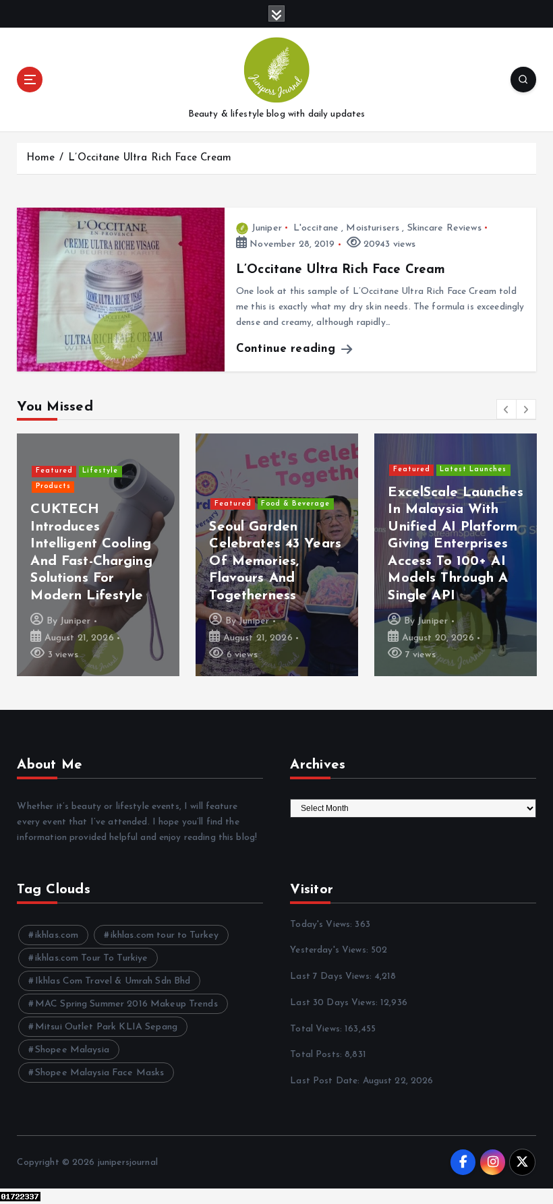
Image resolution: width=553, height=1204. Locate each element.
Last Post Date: (326, 1081)
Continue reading (287, 349)
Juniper (267, 228)
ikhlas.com (56, 935)
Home (40, 158)
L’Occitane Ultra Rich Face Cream (149, 158)
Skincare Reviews (444, 228)
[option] (98, 554)
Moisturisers (372, 228)
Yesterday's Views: (330, 950)
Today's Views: (322, 924)
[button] (506, 409)
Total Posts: (317, 1054)
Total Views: (317, 1029)
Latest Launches (473, 469)
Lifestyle (100, 471)
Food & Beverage (295, 504)
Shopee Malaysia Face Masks (100, 1073)
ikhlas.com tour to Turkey (165, 935)
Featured (54, 471)
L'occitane (316, 228)
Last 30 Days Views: (335, 1002)
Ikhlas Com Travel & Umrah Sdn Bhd (112, 981)
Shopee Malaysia (72, 1050)
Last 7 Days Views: (332, 976)
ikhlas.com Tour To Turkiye (91, 958)
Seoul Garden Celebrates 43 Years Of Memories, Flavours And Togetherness (275, 561)
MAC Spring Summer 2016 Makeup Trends (126, 1004)
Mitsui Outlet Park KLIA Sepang (106, 1027)
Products (53, 486)
